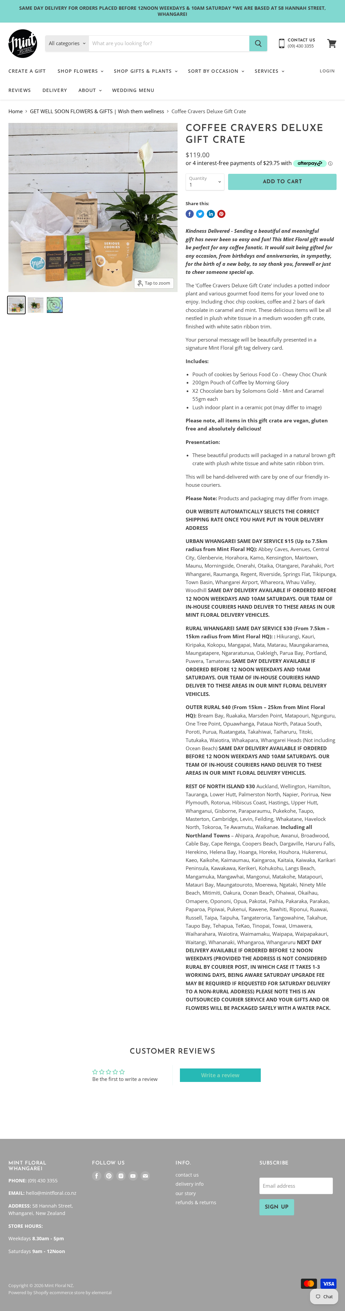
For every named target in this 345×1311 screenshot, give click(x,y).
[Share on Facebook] (190, 214)
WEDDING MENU (133, 90)
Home (15, 111)
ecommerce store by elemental (81, 1292)
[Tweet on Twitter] (200, 214)
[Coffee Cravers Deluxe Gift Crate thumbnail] (16, 305)
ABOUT (88, 90)
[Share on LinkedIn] (211, 214)
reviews (19, 90)
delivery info (189, 1184)
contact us (187, 1175)
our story (186, 1193)
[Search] (258, 43)
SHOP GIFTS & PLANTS (144, 71)
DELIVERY (54, 90)
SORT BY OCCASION (214, 71)
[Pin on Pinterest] (221, 214)
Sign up (277, 1207)
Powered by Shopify (28, 1292)
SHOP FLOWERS (79, 71)
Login (327, 71)
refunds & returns (196, 1202)
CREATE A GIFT (27, 71)
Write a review (220, 1075)
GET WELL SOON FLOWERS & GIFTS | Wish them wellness (97, 111)
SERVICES (268, 71)
